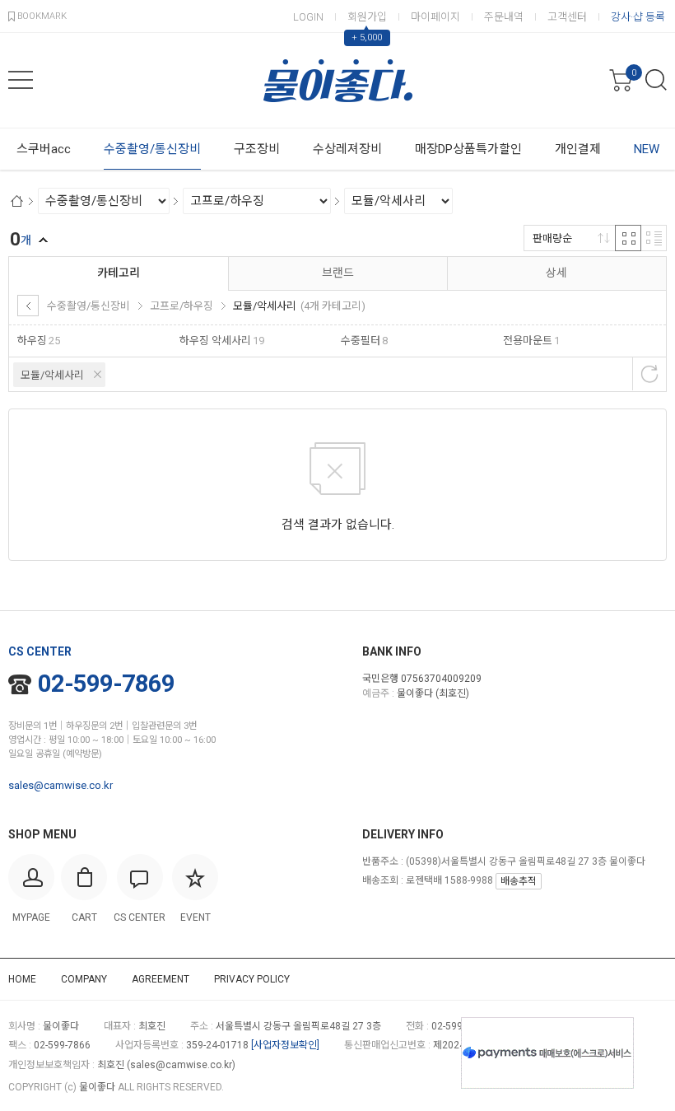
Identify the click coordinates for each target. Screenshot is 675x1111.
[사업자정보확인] (285, 1045)
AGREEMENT (160, 979)
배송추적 (518, 881)
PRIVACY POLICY (252, 979)
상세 (556, 272)
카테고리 (118, 272)
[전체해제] (649, 373)
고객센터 (567, 17)
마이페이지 (435, 17)
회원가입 (367, 17)
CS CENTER (40, 651)
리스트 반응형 (653, 238)
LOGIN (308, 17)
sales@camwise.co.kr (60, 785)
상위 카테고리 (28, 305)
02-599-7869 (106, 684)
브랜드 (338, 272)
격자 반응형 (628, 238)
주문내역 (504, 17)
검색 (656, 80)
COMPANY (84, 979)
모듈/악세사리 (52, 375)
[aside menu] (20, 80)
